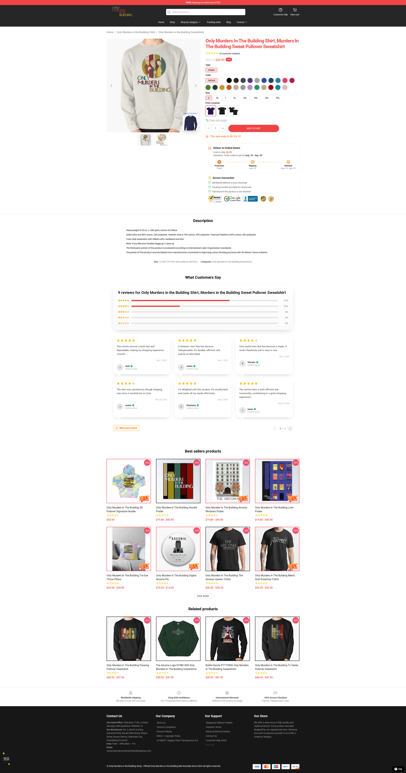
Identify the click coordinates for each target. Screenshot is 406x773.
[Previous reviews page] (275, 428)
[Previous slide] (111, 85)
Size (208, 93)
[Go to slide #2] (161, 140)
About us (161, 722)
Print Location (213, 103)
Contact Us (211, 736)
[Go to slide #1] (145, 140)
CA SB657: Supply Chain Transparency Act (177, 740)
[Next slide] (195, 85)
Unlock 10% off (6, 759)
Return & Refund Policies (218, 731)
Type (208, 65)
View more (203, 596)
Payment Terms (213, 727)
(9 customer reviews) (229, 53)
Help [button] (400, 769)
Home (110, 32)
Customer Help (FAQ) (216, 740)
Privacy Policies (164, 731)
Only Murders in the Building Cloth (136, 32)
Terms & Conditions (166, 727)
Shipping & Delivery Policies (219, 722)
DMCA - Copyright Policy (168, 736)
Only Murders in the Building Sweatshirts (181, 32)
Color (208, 75)
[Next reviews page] (290, 428)
